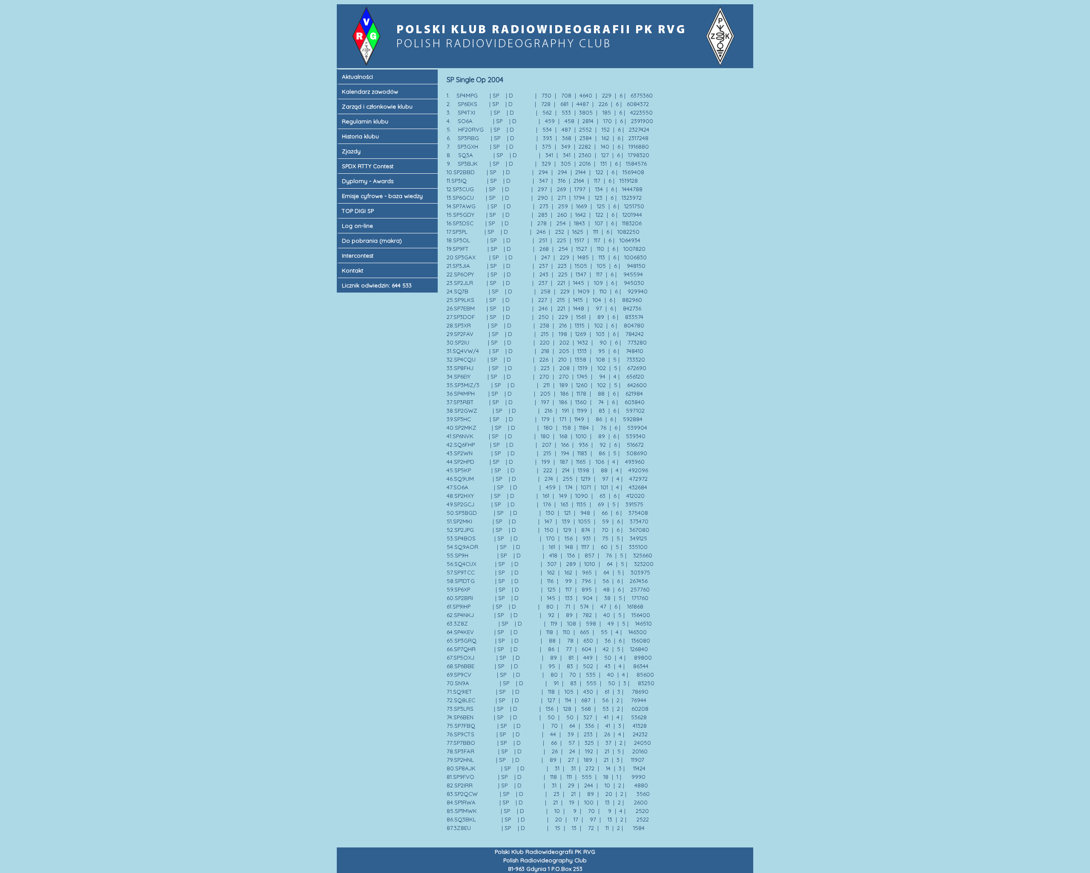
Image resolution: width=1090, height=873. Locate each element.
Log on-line (357, 225)
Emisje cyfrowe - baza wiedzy (382, 195)
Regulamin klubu (365, 121)
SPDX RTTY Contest (367, 166)
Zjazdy (351, 151)
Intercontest (357, 255)
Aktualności (357, 76)
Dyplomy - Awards (367, 181)
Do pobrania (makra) (372, 240)
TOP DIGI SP (358, 210)
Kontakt (352, 270)
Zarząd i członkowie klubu (377, 106)
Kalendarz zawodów (370, 91)
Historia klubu (360, 136)
